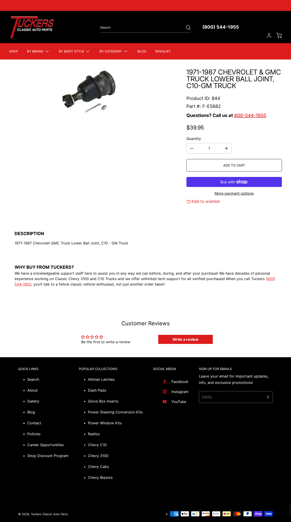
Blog (31, 412)
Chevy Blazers (100, 477)
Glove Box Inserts (103, 401)
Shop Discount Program (47, 455)
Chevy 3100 (98, 455)
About (32, 390)
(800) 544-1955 (220, 27)
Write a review (185, 339)
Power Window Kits (105, 423)
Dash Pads (97, 390)
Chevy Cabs (98, 466)
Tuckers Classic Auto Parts (49, 514)
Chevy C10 (97, 444)
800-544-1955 (250, 115)
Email (207, 397)
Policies (33, 434)
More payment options (234, 193)
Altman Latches (101, 379)
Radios (94, 434)
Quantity (193, 138)
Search (33, 379)
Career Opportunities (45, 444)
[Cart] (277, 35)
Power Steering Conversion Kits (115, 412)
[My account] (267, 35)
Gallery (33, 401)
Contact (34, 423)
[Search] (186, 27)
